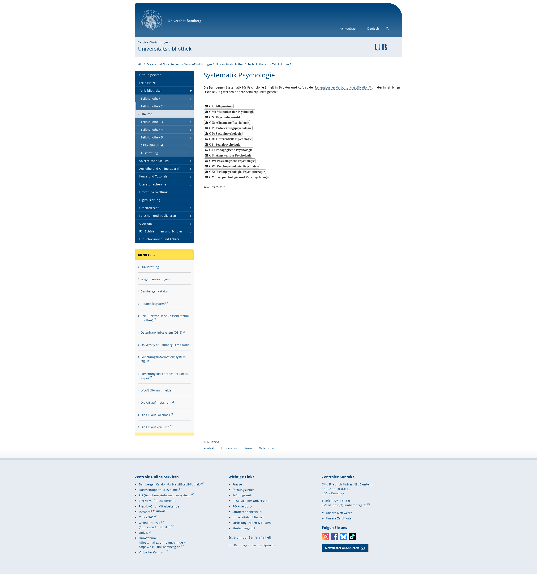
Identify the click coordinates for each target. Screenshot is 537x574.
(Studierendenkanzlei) (154, 527)
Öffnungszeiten (243, 490)
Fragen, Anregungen (155, 279)
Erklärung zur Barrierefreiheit (249, 537)
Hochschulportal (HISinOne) (159, 490)
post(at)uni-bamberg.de (350, 505)
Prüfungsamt (241, 495)
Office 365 (146, 517)
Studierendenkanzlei (247, 512)
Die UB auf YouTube (155, 427)
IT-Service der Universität (250, 501)
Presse (237, 484)
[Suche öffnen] (387, 28)
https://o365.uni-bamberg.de (159, 547)
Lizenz (248, 448)
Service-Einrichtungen (154, 42)
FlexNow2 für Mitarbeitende (159, 506)
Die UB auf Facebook (155, 415)
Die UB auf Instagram (156, 402)
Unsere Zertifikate (339, 518)
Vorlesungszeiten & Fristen (251, 523)
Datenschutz (268, 448)
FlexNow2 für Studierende (157, 501)
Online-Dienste (149, 523)
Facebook (334, 536)
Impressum (229, 448)
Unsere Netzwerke (339, 513)
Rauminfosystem (153, 304)
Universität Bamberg (156, 33)
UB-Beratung (150, 267)
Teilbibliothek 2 (281, 64)
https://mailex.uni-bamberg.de (161, 542)
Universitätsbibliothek (165, 48)
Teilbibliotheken (258, 64)
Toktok (352, 536)
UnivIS (143, 533)
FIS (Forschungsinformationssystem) (164, 495)
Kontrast (350, 28)
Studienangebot (243, 528)
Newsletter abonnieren (342, 548)
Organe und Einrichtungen (163, 64)
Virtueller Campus (152, 552)
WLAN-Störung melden (157, 390)
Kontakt (208, 448)
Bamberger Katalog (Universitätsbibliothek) (170, 484)
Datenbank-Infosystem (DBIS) (161, 332)
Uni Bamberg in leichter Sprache (251, 545)
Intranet (144, 512)
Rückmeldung (242, 506)
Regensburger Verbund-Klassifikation (342, 87)
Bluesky (343, 536)
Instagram (325, 536)
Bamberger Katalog (154, 291)
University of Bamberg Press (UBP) (165, 345)
